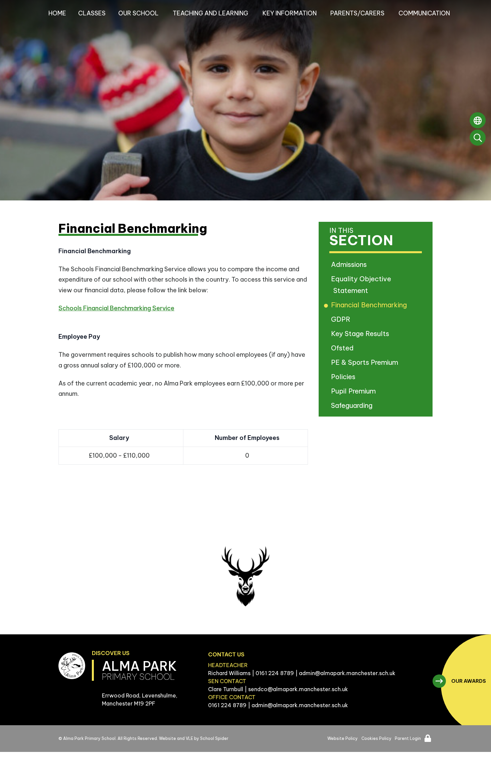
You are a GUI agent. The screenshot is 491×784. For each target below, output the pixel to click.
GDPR (341, 319)
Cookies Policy (376, 738)
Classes (92, 13)
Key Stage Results (361, 333)
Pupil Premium (354, 391)
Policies (344, 376)
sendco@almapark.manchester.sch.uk (298, 689)
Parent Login (408, 738)
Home (57, 13)
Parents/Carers (357, 13)
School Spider (214, 738)
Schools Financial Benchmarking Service (116, 308)
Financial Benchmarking (370, 305)
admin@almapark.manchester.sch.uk (347, 673)
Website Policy (342, 738)
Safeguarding (352, 405)
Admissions (350, 264)
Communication (424, 13)
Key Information (290, 13)
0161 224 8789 (275, 673)
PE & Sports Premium (365, 362)
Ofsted (343, 348)
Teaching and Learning (210, 13)
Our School (138, 13)
